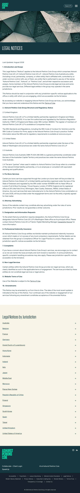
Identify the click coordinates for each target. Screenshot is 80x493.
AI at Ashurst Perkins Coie (49, 466)
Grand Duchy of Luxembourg (13, 345)
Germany (6, 340)
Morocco (6, 384)
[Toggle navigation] (76, 6)
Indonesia (6, 356)
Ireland (5, 362)
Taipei (4, 422)
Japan (4, 373)
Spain (4, 417)
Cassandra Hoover (65, 222)
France (5, 334)
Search (67, 6)
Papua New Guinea (9, 389)
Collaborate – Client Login (12, 466)
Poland (5, 400)
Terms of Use (50, 103)
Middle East (7, 378)
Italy (4, 367)
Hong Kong (6, 351)
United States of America (12, 433)
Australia (5, 323)
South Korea (7, 411)
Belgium (5, 329)
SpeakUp (5, 469)
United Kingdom (8, 428)
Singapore (6, 406)
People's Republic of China (12, 395)
